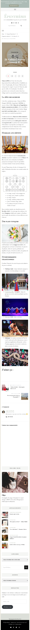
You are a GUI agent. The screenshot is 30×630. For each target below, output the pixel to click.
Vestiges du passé (14, 535)
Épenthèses (15, 16)
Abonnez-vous (7, 607)
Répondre (10, 416)
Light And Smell (10, 411)
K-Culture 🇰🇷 (15, 55)
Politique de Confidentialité (15, 624)
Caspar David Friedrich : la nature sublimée (18, 537)
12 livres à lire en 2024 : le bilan (17, 544)
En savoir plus (14, 5)
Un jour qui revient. (14, 514)
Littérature (12, 527)
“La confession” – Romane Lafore (18, 529)
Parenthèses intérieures (15, 512)
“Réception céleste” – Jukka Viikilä (18, 521)
